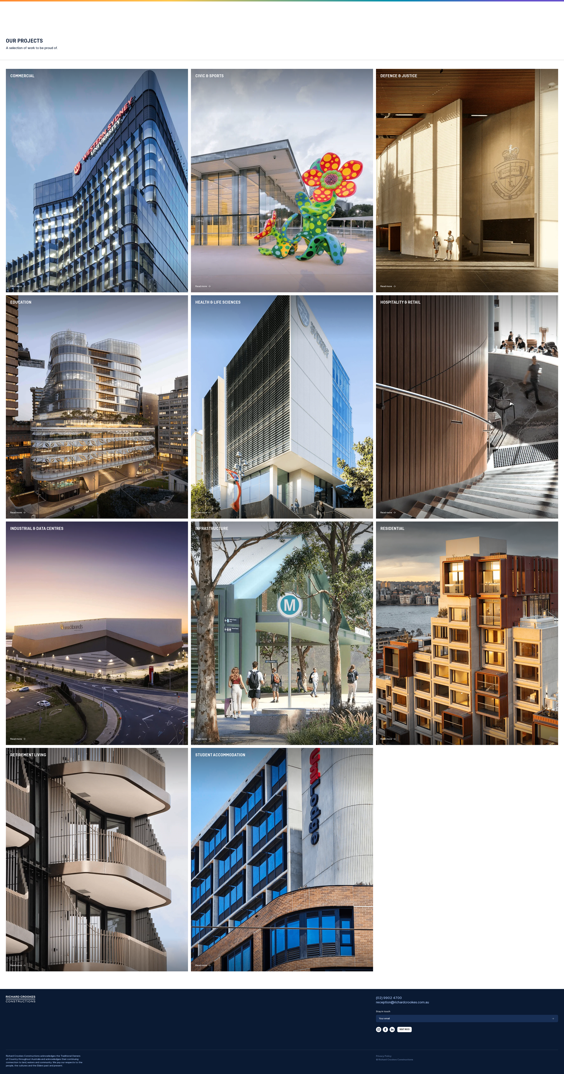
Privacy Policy (383, 1056)
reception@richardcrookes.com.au (402, 1002)
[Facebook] (385, 1029)
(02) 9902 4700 (389, 998)
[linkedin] (392, 1029)
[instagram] (378, 1029)
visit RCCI (404, 1029)
